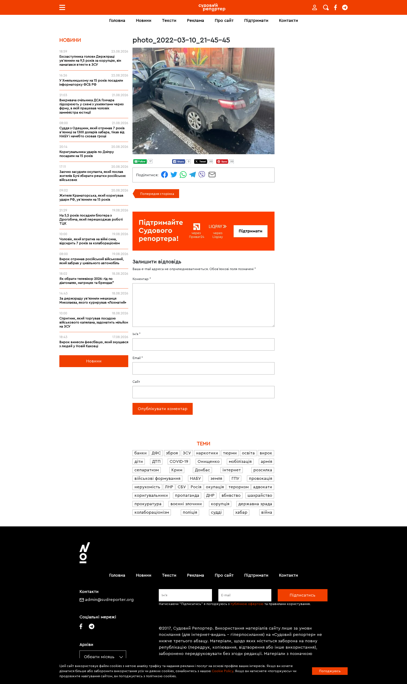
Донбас (202, 470)
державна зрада (255, 504)
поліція (190, 512)
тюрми (230, 453)
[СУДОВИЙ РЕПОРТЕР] (212, 7)
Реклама (195, 20)
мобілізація (240, 461)
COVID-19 (179, 461)
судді (216, 512)
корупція (220, 504)
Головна (117, 20)
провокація (260, 478)
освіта (248, 453)
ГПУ (235, 478)
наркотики (207, 453)
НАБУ (195, 478)
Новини (143, 20)
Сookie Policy (222, 671)
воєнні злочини (186, 504)
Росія (196, 487)
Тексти (169, 20)
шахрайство (259, 495)
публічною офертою (246, 604)
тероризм (239, 487)
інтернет (231, 470)
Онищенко (209, 461)
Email (137, 358)
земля (216, 478)
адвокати (262, 487)
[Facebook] (335, 7)
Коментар (141, 279)
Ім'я (136, 334)
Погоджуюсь (330, 671)
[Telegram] (345, 7)
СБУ (182, 487)
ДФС (156, 453)
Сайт (136, 381)
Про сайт (224, 20)
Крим (176, 470)
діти (138, 461)
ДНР (210, 495)
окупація (215, 487)
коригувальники (151, 495)
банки (140, 453)
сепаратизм (146, 470)
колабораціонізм (151, 512)
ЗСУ (187, 453)
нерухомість (147, 487)
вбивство (231, 495)
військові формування (157, 478)
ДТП (156, 461)
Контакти (288, 20)
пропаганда (187, 495)
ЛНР (169, 487)
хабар (241, 512)
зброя (172, 453)
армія (266, 461)
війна (266, 512)
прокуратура (148, 504)
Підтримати (256, 20)
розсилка (262, 470)
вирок (266, 453)
